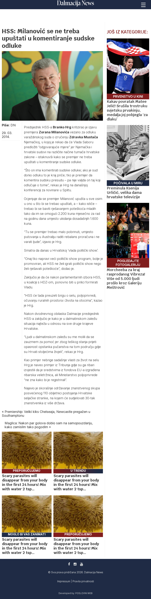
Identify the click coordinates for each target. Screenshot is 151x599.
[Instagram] (75, 564)
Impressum (64, 581)
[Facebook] (69, 564)
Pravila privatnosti (83, 581)
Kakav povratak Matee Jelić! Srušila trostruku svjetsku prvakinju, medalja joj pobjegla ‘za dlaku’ (127, 110)
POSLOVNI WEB (83, 593)
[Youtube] (81, 564)
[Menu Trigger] (143, 4)
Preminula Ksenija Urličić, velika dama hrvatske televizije (124, 192)
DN (13, 125)
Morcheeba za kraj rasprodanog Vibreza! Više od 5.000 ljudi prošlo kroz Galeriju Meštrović (126, 278)
